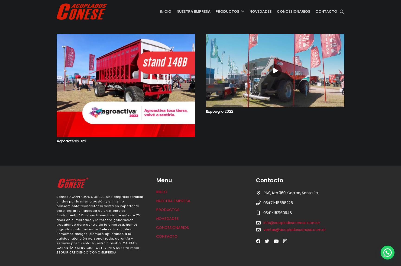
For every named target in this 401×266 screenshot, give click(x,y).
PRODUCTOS (167, 209)
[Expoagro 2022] (275, 70)
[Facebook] (258, 241)
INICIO (161, 192)
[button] (388, 253)
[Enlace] (82, 11)
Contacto (167, 236)
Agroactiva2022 (71, 141)
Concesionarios (172, 227)
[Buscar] (341, 11)
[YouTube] (276, 241)
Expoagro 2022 (219, 111)
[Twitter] (267, 241)
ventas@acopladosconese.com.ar (294, 229)
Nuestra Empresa (173, 201)
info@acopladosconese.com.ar (291, 222)
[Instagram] (285, 241)
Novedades (167, 218)
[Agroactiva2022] (126, 85)
